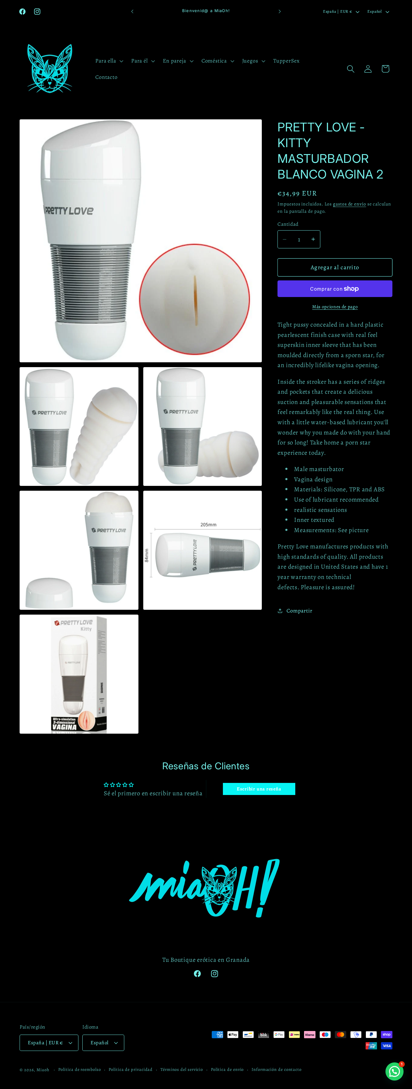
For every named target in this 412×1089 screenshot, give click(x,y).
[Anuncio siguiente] (280, 11)
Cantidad (287, 224)
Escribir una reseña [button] (259, 789)
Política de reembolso (79, 1069)
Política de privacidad (131, 1069)
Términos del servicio (181, 1069)
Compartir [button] (299, 610)
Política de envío (227, 1069)
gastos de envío (349, 204)
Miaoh (42, 1070)
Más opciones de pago (335, 306)
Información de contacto (277, 1069)
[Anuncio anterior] (132, 11)
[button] (109, 61)
